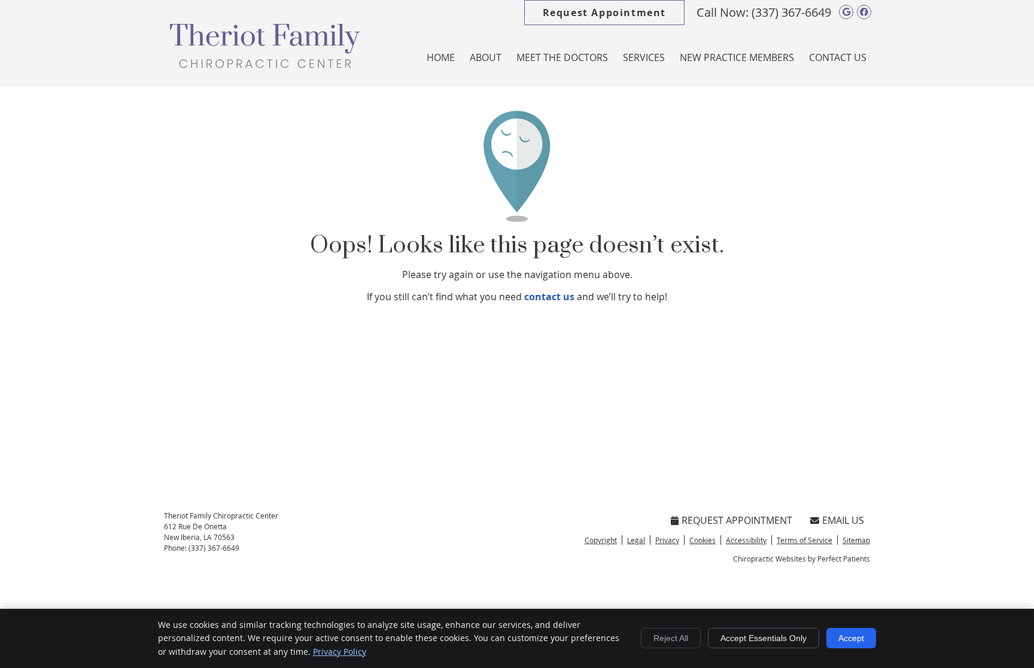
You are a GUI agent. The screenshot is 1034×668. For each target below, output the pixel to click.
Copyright (601, 540)
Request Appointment (604, 12)
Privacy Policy (339, 651)
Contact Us (837, 57)
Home (441, 57)
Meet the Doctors (562, 57)
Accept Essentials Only (763, 638)
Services (644, 57)
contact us (549, 296)
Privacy (667, 540)
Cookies (702, 540)
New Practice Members (737, 57)
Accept (851, 638)
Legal (636, 540)
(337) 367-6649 (791, 12)
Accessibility (746, 540)
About (485, 57)
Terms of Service (804, 540)
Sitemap (856, 540)
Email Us (843, 520)
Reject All (670, 638)
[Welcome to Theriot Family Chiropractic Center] (265, 64)
